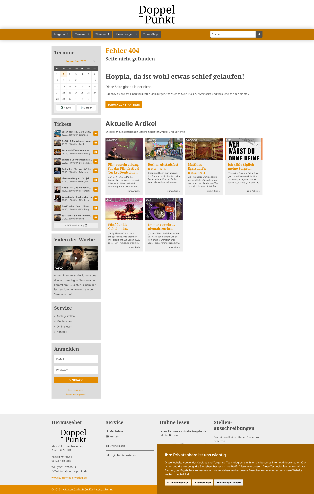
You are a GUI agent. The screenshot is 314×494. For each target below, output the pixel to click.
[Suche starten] (259, 34)
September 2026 (76, 61)
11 (82, 80)
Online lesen (64, 326)
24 (76, 92)
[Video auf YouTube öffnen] (76, 258)
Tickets (62, 124)
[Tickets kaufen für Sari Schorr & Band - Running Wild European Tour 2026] (95, 217)
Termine (64, 52)
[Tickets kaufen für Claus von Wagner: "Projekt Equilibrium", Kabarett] (95, 180)
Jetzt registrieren (76, 389)
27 (95, 92)
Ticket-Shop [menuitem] (150, 34)
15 (63, 86)
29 (63, 98)
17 (76, 86)
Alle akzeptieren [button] (180, 482)
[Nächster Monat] (94, 61)
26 (88, 92)
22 (63, 92)
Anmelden (77, 379)
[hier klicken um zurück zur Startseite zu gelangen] (157, 14)
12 (88, 80)
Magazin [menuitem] (59, 34)
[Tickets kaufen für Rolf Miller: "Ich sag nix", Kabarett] (95, 170)
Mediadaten (64, 321)
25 (82, 92)
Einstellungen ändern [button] (229, 482)
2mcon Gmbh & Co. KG (78, 489)
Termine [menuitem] (80, 34)
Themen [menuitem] (101, 34)
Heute (67, 107)
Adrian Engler (104, 489)
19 (88, 86)
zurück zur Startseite (124, 104)
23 (70, 92)
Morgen (87, 107)
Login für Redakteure (122, 455)
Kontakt (61, 332)
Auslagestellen (65, 316)
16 (70, 86)
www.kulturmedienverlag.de (69, 477)
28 (57, 98)
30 (70, 98)
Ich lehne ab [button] (204, 482)
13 (95, 80)
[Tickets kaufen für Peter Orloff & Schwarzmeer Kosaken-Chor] (95, 152)
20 (95, 86)
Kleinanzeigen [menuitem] (124, 34)
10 (76, 80)
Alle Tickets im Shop (75, 225)
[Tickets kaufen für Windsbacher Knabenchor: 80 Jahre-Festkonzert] (95, 198)
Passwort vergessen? (76, 394)
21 (57, 92)
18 (82, 86)
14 (57, 86)
